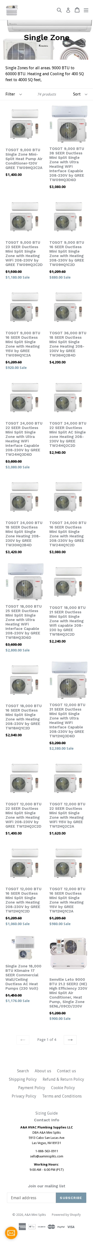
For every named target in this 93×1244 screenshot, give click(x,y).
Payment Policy (31, 1087)
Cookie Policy (63, 1087)
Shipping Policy (23, 1079)
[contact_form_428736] (11, 1233)
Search (23, 1071)
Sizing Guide (46, 1113)
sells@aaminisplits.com (46, 1156)
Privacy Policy (24, 1096)
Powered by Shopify (66, 1215)
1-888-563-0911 (46, 1151)
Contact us (66, 1071)
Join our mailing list (46, 1186)
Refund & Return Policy (63, 1079)
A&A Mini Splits (35, 1215)
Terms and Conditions (62, 1096)
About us (43, 1071)
